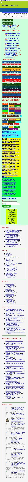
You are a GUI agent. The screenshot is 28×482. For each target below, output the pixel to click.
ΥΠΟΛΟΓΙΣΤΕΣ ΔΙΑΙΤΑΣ (11, 277)
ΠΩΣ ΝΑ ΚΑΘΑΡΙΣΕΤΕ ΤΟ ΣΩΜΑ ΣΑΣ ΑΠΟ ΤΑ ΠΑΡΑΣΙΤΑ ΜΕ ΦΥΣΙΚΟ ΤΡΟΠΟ (15, 360)
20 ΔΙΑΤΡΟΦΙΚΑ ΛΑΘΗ (11, 328)
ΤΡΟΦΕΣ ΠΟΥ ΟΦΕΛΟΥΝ (11, 54)
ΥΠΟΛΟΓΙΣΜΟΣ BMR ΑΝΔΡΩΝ (11, 72)
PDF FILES (8, 258)
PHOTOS (8, 259)
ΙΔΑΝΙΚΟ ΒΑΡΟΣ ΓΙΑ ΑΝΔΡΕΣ (11, 62)
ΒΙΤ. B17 (12, 111)
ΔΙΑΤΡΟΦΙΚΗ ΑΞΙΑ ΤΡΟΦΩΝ (12, 48)
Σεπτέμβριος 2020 (10, 286)
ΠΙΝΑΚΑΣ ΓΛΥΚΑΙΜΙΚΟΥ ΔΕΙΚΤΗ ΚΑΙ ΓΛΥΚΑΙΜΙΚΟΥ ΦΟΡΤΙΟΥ (15, 348)
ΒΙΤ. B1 (11, 103)
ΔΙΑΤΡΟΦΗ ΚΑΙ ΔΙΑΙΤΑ (11, 47)
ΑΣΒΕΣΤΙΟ (5, 119)
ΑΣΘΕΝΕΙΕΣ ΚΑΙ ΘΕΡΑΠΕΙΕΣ (12, 33)
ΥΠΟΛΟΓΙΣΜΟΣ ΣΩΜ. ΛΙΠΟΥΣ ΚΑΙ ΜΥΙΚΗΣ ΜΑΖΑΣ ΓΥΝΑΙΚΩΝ (11, 81)
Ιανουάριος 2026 (10, 284)
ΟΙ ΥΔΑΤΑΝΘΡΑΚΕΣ (10, 394)
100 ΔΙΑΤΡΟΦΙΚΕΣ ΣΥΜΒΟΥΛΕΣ (14, 309)
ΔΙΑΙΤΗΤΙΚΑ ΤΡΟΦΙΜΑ (11, 269)
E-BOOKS (8, 253)
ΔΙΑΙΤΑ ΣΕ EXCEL (10, 312)
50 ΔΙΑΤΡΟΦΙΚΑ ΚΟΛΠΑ (11, 323)
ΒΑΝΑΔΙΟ (8, 376)
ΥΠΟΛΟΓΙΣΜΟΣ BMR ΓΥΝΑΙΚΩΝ (12, 74)
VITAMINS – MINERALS (11, 267)
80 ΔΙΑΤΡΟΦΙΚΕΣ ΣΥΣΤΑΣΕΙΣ (13, 320)
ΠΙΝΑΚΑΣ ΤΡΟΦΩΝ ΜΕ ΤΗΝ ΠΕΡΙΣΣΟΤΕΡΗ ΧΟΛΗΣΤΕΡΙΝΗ (13, 391)
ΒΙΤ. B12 (18, 108)
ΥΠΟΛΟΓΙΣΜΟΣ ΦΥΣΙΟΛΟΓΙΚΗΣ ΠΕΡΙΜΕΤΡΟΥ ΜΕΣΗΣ (12, 69)
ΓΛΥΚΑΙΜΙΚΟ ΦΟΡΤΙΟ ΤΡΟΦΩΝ (12, 92)
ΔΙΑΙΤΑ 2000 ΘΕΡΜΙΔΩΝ (12, 382)
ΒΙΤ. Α (5, 103)
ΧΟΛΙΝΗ (17, 116)
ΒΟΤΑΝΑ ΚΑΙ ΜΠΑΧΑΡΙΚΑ (12, 40)
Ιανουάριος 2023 (10, 285)
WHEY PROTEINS (10, 268)
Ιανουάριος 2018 (10, 301)
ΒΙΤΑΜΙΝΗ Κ (9, 358)
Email (3, 204)
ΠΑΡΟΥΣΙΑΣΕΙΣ (9, 274)
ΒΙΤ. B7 (5, 108)
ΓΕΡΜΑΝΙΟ (8, 396)
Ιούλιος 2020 (9, 287)
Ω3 (20, 116)
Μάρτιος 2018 (9, 300)
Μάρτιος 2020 (9, 291)
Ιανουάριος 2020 (10, 294)
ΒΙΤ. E (17, 113)
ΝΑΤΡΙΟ (5, 122)
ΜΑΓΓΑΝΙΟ (5, 129)
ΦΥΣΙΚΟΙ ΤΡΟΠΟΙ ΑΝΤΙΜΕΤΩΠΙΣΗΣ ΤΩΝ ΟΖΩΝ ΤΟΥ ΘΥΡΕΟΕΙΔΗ (15, 386)
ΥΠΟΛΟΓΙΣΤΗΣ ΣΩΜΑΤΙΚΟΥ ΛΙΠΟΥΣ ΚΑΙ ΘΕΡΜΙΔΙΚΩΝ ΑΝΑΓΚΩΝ (15, 316)
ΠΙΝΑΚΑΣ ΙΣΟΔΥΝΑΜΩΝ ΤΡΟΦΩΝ (14, 341)
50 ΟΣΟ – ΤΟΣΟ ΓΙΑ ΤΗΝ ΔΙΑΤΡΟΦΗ (15, 322)
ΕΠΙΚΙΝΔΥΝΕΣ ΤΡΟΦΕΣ (11, 52)
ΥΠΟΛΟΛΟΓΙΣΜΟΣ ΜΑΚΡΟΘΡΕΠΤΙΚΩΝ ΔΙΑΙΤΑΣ (11, 84)
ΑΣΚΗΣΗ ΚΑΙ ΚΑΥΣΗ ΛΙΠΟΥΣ (12, 35)
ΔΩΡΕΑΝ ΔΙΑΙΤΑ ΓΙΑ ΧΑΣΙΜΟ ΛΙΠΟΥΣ (15, 310)
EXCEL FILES (9, 254)
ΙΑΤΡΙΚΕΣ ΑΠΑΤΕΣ (10, 53)
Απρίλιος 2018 (9, 299)
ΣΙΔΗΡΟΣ (18, 122)
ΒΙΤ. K (4, 116)
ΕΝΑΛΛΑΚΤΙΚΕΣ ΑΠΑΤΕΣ (11, 50)
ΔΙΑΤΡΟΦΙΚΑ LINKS (10, 270)
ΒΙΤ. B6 (18, 106)
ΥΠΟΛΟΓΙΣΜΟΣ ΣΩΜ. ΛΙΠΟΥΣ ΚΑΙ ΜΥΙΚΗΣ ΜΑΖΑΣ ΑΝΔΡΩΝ (11, 77)
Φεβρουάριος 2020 (10, 292)
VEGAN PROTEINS (10, 264)
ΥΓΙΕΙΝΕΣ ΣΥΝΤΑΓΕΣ (10, 55)
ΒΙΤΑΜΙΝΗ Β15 (9, 357)
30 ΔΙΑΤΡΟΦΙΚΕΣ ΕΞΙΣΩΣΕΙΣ (13, 327)
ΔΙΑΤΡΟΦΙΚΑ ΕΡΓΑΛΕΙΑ (11, 273)
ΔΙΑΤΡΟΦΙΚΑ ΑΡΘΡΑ (11, 272)
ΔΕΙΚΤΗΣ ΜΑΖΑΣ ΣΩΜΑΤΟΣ (12, 66)
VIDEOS (8, 265)
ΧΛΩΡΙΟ (16, 124)
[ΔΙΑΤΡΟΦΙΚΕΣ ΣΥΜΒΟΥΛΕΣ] (9, 5)
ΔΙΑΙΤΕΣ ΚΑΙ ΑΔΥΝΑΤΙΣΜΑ (12, 43)
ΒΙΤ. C (5, 113)
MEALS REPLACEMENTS (12, 257)
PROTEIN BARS (10, 260)
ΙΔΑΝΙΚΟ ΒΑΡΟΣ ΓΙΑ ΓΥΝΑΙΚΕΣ (12, 64)
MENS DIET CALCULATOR (11, 95)
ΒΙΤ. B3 (5, 106)
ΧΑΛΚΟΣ (5, 124)
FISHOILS (8, 255)
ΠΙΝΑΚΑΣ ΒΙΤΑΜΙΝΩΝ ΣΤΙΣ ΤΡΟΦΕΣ (15, 368)
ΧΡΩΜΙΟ (11, 124)
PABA (18, 111)
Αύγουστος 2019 (10, 295)
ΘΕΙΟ (11, 126)
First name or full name (8, 200)
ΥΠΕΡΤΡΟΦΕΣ (9, 57)
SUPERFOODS (9, 262)
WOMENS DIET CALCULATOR (11, 97)
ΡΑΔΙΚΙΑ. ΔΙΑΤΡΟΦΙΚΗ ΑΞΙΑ (12, 346)
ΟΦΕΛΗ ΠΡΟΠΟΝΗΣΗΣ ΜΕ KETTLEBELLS (16, 455)
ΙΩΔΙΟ (16, 126)
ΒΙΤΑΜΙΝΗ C (9, 372)
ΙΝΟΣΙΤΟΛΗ (10, 116)
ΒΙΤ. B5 (11, 106)
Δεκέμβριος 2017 (10, 302)
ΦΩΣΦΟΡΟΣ (11, 122)
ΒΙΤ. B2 (18, 103)
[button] (6, 131)
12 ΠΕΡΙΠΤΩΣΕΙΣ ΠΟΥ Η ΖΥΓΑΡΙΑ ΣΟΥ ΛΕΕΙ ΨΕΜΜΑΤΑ (18, 425)
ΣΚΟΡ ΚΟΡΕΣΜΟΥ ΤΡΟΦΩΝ (12, 90)
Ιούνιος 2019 (9, 296)
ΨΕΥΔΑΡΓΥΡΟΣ (14, 129)
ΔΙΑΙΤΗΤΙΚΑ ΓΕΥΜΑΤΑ (11, 45)
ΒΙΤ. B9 (11, 108)
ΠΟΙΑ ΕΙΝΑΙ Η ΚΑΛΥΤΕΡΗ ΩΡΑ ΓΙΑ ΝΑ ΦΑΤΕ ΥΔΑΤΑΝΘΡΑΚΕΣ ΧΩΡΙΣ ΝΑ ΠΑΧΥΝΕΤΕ (18, 464)
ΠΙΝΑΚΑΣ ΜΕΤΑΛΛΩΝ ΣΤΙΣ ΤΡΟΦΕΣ (15, 388)
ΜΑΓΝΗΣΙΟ (12, 119)
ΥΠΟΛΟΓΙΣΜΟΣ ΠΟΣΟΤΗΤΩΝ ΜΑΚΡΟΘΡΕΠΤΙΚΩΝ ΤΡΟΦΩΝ (11, 87)
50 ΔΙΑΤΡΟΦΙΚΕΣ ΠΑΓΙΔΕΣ (12, 325)
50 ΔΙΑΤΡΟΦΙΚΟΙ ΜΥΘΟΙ (12, 324)
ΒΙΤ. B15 (5, 111)
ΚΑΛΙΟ (18, 119)
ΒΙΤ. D (11, 113)
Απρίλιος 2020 (9, 290)
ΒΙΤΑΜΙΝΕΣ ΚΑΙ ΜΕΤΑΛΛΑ (12, 38)
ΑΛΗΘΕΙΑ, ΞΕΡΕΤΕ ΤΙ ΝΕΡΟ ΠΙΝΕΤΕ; (17, 414)
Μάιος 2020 (8, 289)
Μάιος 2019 (8, 297)
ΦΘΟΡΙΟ (5, 126)
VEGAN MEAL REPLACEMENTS (14, 263)
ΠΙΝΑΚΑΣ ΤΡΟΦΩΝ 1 (11, 275)
